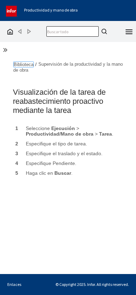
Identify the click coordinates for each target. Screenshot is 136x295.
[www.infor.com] (12, 10)
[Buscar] (103, 31)
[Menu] (129, 31)
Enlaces (14, 284)
